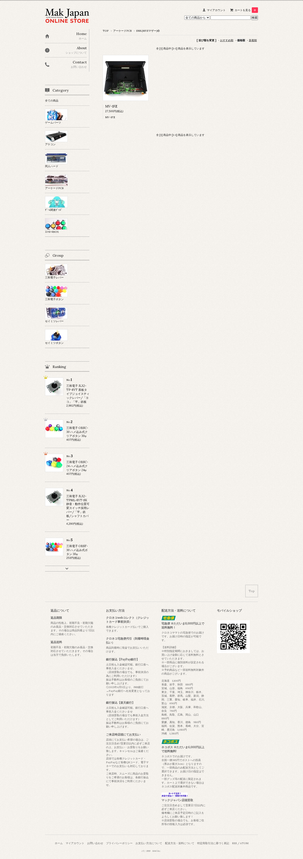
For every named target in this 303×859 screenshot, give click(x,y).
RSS (234, 843)
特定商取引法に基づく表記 (213, 843)
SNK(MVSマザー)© (148, 30)
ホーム (59, 843)
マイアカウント (216, 10)
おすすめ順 (226, 40)
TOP (106, 30)
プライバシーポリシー (119, 843)
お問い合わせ (95, 843)
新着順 (253, 40)
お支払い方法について (149, 843)
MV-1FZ (111, 106)
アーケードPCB (122, 30)
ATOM (244, 843)
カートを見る (245, 10)
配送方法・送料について (179, 843)
